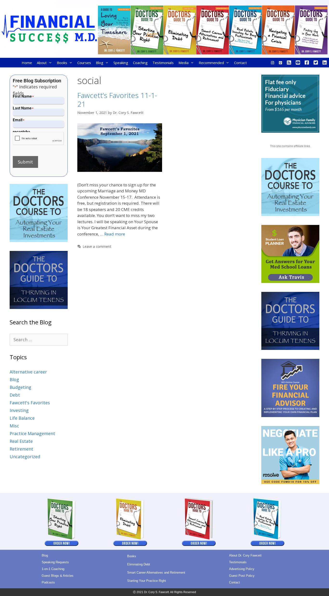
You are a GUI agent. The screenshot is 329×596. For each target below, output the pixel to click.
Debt (15, 395)
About (42, 62)
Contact (240, 62)
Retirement (21, 449)
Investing (19, 410)
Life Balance (22, 418)
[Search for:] (39, 339)
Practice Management (32, 433)
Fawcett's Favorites (30, 403)
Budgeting (20, 387)
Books (62, 62)
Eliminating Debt (138, 564)
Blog (99, 62)
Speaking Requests (55, 562)
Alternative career (28, 372)
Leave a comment (97, 246)
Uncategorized (25, 456)
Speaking (120, 62)
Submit (25, 162)
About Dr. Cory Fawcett (245, 555)
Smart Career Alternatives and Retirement (156, 572)
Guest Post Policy (242, 575)
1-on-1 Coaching (53, 569)
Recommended (211, 62)
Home (27, 62)
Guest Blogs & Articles (57, 575)
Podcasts (48, 582)
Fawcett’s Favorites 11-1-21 (117, 99)
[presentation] (38, 138)
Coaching (140, 62)
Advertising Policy (241, 569)
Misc (14, 426)
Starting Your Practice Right (146, 581)
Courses (84, 62)
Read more (114, 234)
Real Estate (21, 441)
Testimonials (163, 62)
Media (183, 62)
